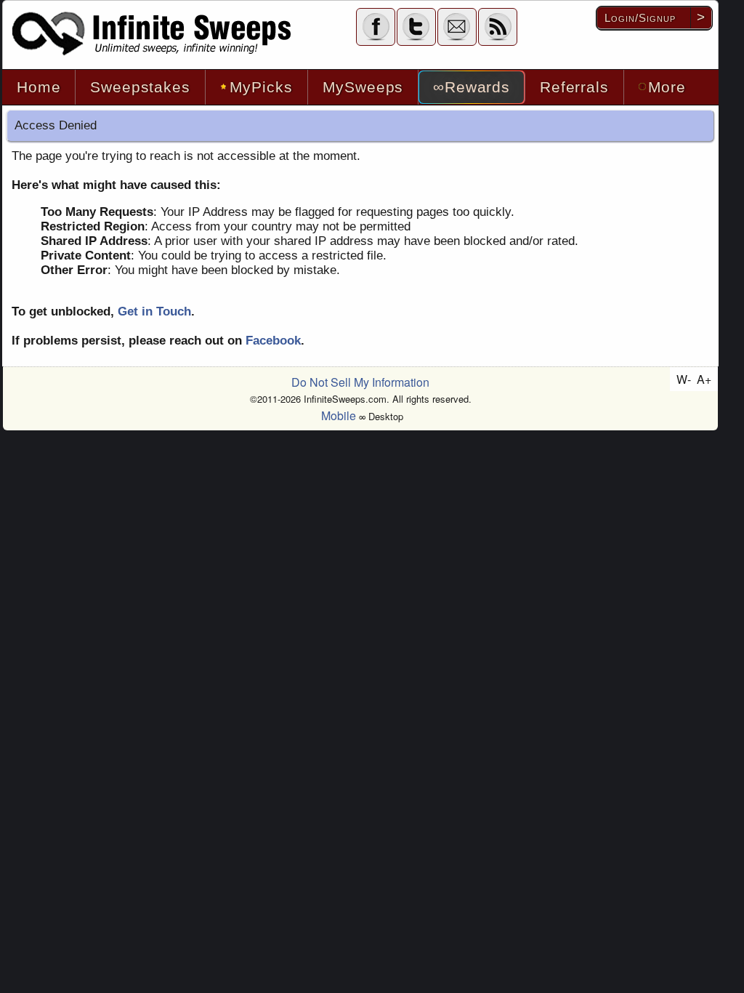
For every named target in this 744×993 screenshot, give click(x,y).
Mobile (338, 415)
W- (683, 379)
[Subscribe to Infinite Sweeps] (497, 26)
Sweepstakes (140, 87)
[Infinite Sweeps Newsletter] (457, 26)
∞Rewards (471, 87)
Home (38, 87)
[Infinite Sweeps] (152, 34)
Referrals (574, 87)
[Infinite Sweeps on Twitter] (416, 26)
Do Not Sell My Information (360, 382)
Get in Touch (154, 311)
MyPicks (261, 87)
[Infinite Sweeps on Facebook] (375, 26)
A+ (704, 379)
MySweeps (363, 87)
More (667, 87)
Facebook (273, 340)
